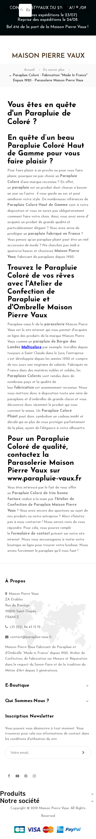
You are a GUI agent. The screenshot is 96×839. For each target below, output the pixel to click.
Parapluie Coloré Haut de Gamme (37, 205)
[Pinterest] (26, 776)
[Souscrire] (83, 752)
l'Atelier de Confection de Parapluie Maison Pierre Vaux (42, 505)
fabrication (24, 388)
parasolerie (54, 324)
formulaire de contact (30, 534)
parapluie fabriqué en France (54, 234)
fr (22, 10)
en (28, 10)
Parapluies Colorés (24, 376)
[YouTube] (17, 776)
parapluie (20, 188)
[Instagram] (34, 776)
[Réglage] (50, 10)
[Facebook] (9, 776)
